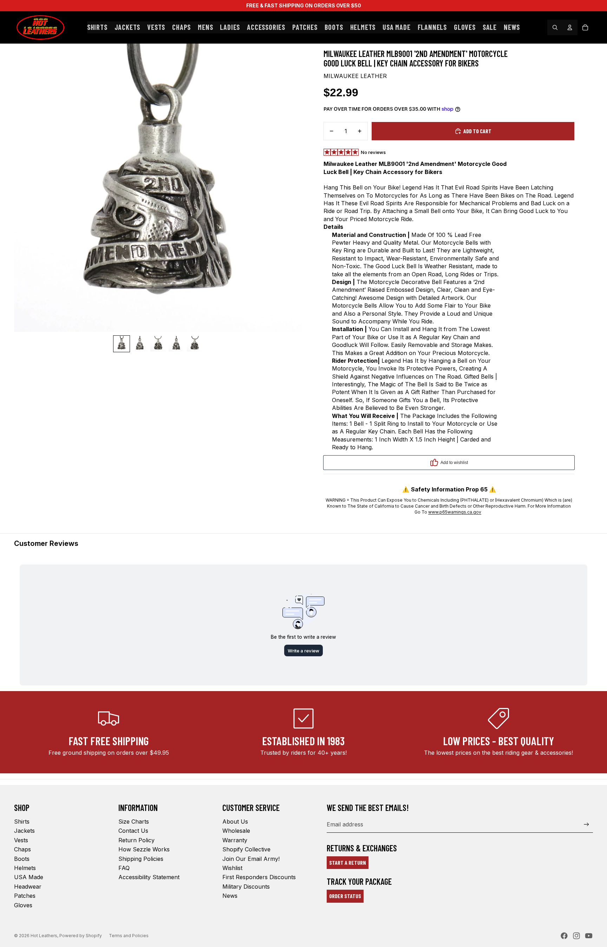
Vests (21, 840)
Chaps (22, 849)
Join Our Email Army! (251, 858)
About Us (235, 821)
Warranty (234, 840)
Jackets (24, 830)
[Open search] (555, 27)
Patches (24, 895)
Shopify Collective (246, 849)
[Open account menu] (569, 27)
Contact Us (133, 830)
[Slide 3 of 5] (158, 344)
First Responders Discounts (259, 877)
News (229, 895)
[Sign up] (586, 824)
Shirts (22, 821)
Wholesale (236, 830)
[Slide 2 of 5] (140, 344)
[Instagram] (576, 936)
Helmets (25, 867)
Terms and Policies (129, 935)
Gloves (23, 905)
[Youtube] (589, 936)
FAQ (124, 867)
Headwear (27, 886)
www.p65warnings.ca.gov (454, 512)
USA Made (28, 877)
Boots (22, 858)
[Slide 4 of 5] (176, 344)
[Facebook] (564, 936)
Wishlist (232, 867)
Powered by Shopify (80, 935)
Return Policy (136, 840)
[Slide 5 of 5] (194, 344)
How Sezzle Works (144, 849)
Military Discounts (246, 886)
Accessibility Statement (149, 877)
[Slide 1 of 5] (121, 344)
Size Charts (133, 821)
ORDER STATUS (345, 896)
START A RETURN (347, 862)
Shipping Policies (140, 858)
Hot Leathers (44, 935)
